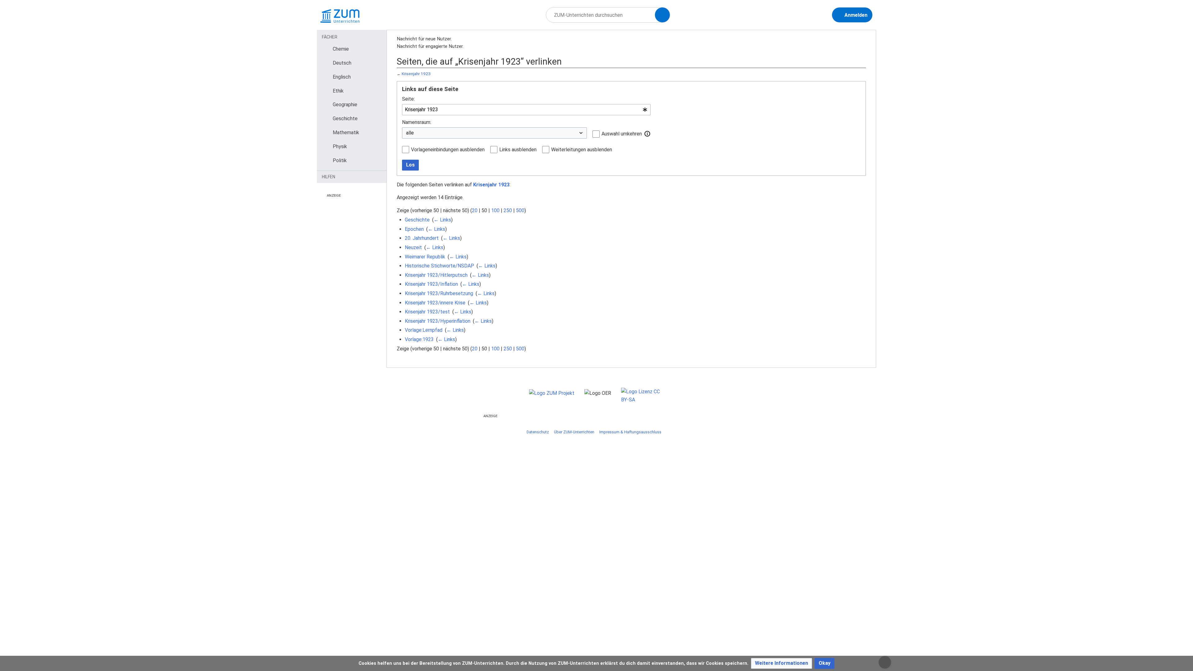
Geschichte (417, 220)
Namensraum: (416, 122)
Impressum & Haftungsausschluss (630, 432)
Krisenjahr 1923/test (427, 312)
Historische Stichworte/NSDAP (439, 266)
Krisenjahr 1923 (416, 73)
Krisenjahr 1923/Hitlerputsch (436, 275)
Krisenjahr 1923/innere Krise (435, 303)
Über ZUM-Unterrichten (574, 432)
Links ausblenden (518, 150)
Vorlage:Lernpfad (423, 330)
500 (520, 210)
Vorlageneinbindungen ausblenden (448, 150)
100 (495, 210)
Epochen (414, 229)
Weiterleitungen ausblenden (581, 150)
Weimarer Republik (425, 257)
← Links (442, 220)
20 (475, 210)
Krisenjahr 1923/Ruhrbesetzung (439, 293)
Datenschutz (538, 432)
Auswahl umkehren (621, 134)
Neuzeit (413, 247)
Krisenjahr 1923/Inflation (431, 284)
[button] (647, 134)
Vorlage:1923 (419, 339)
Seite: (408, 99)
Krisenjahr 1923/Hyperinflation (437, 321)
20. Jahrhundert (422, 238)
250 (508, 210)
